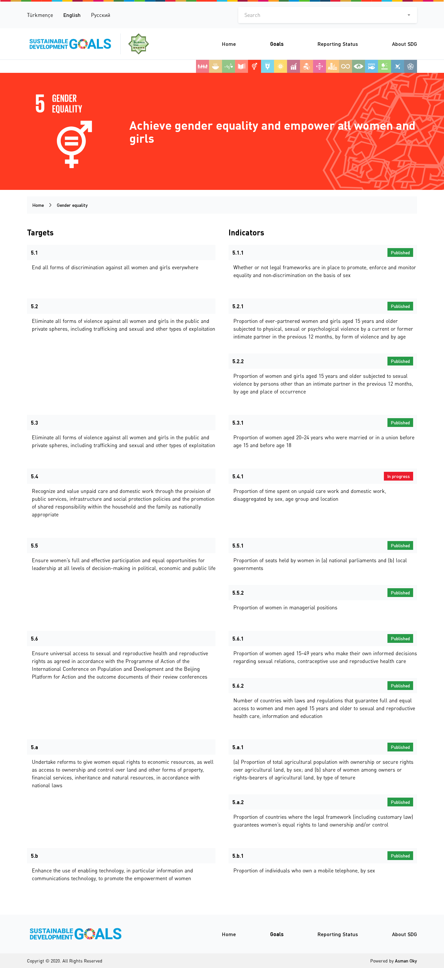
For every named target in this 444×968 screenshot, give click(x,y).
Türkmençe (40, 15)
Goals (277, 44)
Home (229, 44)
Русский (100, 15)
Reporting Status (338, 44)
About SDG (404, 44)
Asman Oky (406, 960)
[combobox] (327, 15)
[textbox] (327, 15)
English (72, 15)
